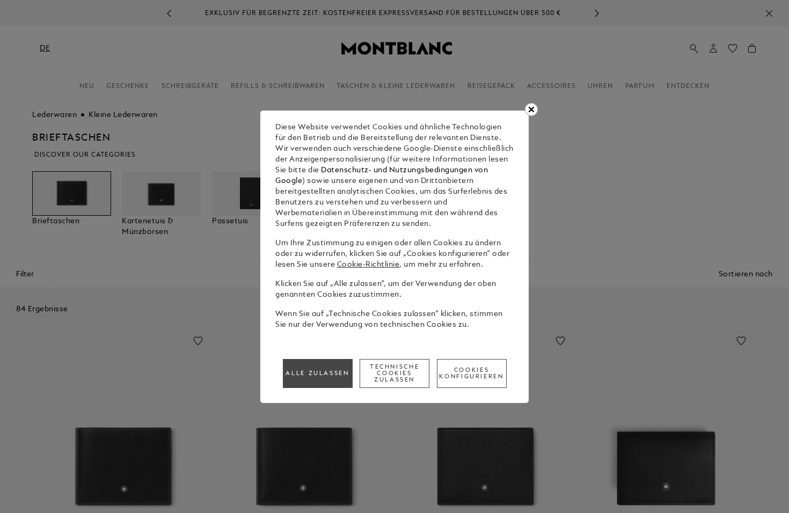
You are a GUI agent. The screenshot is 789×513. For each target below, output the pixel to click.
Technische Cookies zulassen (394, 373)
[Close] (531, 109)
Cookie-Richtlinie (368, 264)
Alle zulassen (317, 373)
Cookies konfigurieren (471, 373)
